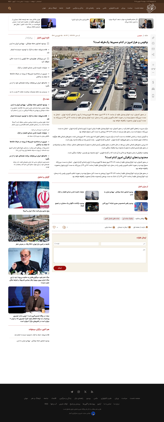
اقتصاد (68, 8)
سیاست (129, 8)
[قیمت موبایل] (153, 96)
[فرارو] (151, 8)
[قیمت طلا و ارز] (153, 83)
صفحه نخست (139, 8)
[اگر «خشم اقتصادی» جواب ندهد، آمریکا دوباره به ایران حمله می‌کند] (146, 23)
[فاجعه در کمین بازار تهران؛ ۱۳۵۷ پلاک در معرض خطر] (28, 228)
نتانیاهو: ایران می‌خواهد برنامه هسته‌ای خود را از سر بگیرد (29, 157)
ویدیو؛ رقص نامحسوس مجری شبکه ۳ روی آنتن (117, 203)
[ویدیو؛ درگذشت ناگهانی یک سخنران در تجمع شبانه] (92, 207)
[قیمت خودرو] (153, 89)
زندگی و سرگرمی (78, 8)
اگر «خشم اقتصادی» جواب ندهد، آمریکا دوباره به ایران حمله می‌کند (123, 20)
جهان (44, 8)
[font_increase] (153, 64)
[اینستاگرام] (78, 391)
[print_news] (153, 43)
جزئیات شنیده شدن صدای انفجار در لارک (71, 192)
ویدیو (99, 8)
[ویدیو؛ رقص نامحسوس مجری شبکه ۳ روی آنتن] (141, 207)
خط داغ (46, 99)
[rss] (92, 391)
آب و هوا (54, 404)
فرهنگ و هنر (53, 8)
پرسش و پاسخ (75, 404)
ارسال (60, 268)
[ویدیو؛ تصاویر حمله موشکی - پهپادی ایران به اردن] (141, 195)
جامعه (61, 8)
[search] (9, 8)
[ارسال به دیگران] (153, 49)
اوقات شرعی (63, 404)
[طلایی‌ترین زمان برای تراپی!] (97, 23)
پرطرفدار (28, 37)
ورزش (123, 8)
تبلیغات (33, 1)
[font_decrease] (153, 72)
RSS (9, 1)
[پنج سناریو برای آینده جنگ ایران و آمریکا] (28, 194)
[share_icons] (153, 54)
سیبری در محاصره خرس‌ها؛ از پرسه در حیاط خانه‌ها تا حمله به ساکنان (29, 143)
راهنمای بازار (90, 8)
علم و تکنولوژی (114, 8)
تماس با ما (20, 1)
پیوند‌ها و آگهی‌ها (89, 404)
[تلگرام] (72, 391)
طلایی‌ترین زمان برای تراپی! (80, 19)
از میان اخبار (143, 186)
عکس (105, 8)
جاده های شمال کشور (112, 218)
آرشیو (14, 1)
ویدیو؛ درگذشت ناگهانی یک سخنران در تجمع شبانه (69, 204)
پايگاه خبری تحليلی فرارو (77, 409)
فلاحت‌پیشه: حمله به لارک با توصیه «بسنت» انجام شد (30, 118)
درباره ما (27, 1)
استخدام (39, 1)
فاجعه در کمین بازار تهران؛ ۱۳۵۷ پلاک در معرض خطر (32, 244)
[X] (85, 391)
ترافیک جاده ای (128, 218)
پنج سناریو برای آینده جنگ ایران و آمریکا (36, 211)
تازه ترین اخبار (43, 37)
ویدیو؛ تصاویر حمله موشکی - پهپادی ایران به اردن (118, 193)
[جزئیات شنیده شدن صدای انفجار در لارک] (92, 195)
